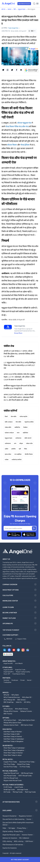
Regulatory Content (25, 816)
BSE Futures (8, 713)
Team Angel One (13, 28)
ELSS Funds (8, 787)
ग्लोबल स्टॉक (29, 443)
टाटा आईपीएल (17, 454)
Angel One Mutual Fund (11, 773)
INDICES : (6, 692)
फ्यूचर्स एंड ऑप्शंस (29, 422)
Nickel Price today (23, 764)
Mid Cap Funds (18, 792)
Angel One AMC (8, 663)
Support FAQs (21, 639)
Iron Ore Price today (10, 767)
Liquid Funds (18, 787)
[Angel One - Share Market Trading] (8, 3)
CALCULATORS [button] (8, 595)
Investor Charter (27, 835)
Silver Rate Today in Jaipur (13, 755)
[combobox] (32, 31)
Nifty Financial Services (12, 697)
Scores (28, 819)
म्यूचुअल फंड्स (8, 438)
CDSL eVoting (7, 841)
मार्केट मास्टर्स (28, 438)
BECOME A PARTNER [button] (10, 613)
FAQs (4, 828)
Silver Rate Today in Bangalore (14, 750)
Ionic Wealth (19, 663)
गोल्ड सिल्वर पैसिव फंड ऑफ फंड (17, 126)
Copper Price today (10, 762)
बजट (18, 432)
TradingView (7, 682)
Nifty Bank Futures (21, 709)
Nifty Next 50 (26, 697)
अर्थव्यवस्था (18, 438)
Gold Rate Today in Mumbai (13, 731)
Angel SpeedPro (9, 672)
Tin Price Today (24, 767)
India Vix (19, 702)
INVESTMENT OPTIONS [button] (11, 590)
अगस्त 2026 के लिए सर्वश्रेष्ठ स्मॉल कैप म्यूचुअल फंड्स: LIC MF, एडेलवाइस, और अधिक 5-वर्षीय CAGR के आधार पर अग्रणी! (19, 377)
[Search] (34, 4)
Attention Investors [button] (11, 802)
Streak (22, 680)
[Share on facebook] (16, 70)
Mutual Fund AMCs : (10, 771)
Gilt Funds (7, 792)
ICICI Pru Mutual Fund (11, 778)
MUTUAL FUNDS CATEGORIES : (13, 785)
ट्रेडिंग (6, 449)
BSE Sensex (21, 700)
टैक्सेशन (25, 427)
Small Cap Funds (9, 789)
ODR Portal (29, 841)
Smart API (7, 674)
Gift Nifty (27, 702)
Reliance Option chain (11, 725)
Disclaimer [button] (7, 810)
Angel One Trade (20, 669)
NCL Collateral (24, 838)
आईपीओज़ (25, 432)
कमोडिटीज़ (17, 427)
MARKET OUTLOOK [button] (9, 618)
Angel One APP (8, 669)
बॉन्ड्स (21, 443)
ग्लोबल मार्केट (8, 427)
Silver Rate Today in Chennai (13, 753)
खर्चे (20, 449)
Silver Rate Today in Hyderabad (14, 748)
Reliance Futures (26, 711)
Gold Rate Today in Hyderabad (14, 739)
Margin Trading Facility (23, 672)
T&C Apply (11, 828)
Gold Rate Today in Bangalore (13, 741)
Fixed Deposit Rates (18, 674)
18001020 (9, 639)
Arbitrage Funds (22, 789)
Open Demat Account (24, 3)
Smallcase (14, 680)
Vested (29, 680)
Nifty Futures (8, 709)
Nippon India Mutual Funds (13, 780)
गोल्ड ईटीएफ (25, 144)
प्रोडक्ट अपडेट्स (9, 432)
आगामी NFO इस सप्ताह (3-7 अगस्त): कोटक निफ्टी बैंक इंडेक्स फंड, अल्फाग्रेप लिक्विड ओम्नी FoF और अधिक (19, 353)
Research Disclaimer (10, 816)
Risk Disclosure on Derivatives (13, 844)
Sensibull (6, 680)
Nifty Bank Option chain (26, 720)
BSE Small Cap (9, 702)
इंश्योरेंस (13, 449)
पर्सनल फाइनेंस (23, 416)
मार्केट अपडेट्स (8, 422)
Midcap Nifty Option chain (12, 722)
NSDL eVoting (18, 841)
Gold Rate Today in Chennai (13, 736)
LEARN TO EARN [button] (8, 607)
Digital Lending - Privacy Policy (13, 831)
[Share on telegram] (3, 70)
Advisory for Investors (10, 838)
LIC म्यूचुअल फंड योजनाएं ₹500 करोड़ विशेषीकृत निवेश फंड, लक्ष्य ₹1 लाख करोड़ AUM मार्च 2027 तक (19, 365)
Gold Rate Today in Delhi (12, 734)
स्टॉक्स (6, 459)
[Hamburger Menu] (37, 3)
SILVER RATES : (8, 745)
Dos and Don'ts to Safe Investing (13, 819)
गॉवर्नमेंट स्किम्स (29, 454)
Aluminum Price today (26, 762)
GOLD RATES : (7, 729)
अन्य (15, 443)
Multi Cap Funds (30, 792)
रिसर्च (6, 416)
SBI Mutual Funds (27, 773)
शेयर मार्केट (13, 416)
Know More (18, 333)
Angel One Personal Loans (11, 835)
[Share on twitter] (12, 70)
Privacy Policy (21, 828)
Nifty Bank (15, 695)
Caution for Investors (10, 848)
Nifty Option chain (10, 720)
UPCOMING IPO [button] (8, 623)
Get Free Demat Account (20, 859)
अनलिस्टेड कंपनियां (16, 459)
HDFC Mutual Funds (25, 775)
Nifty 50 (6, 695)
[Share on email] (21, 70)
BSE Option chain (27, 725)
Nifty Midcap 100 (9, 700)
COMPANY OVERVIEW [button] (10, 584)
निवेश (25, 449)
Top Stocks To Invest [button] (11, 630)
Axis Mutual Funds (10, 775)
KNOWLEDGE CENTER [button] (10, 601)
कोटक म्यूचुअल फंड (24, 123)
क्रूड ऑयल (8, 454)
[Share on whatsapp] (7, 70)
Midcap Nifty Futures (11, 711)
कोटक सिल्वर (12, 144)
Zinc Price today (9, 764)
